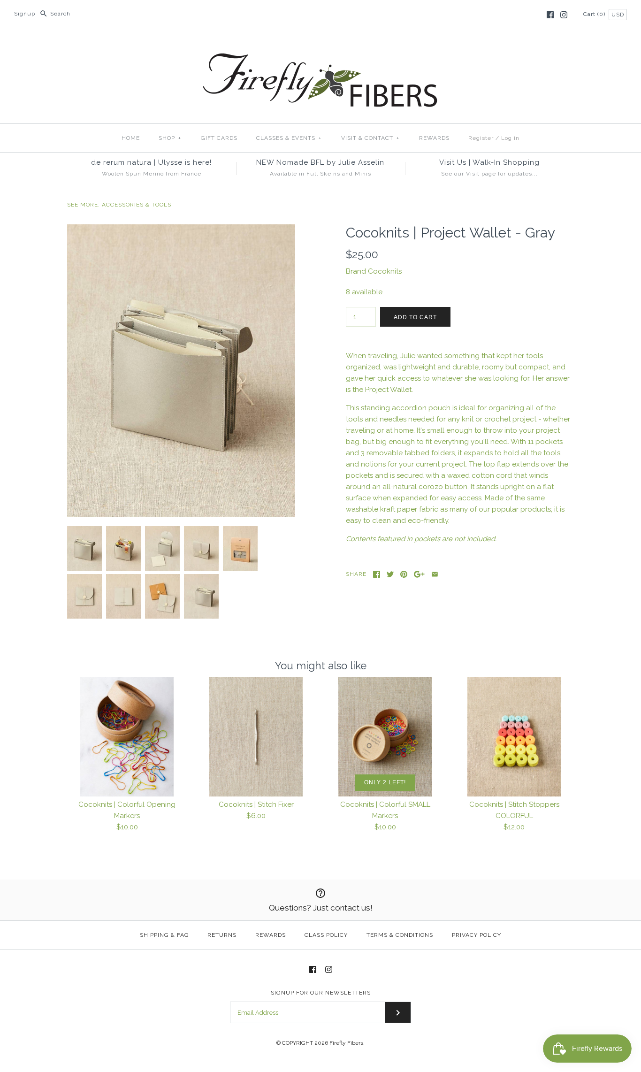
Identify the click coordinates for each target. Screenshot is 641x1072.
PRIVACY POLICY (476, 935)
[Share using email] (434, 574)
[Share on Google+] (419, 574)
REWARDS (434, 138)
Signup (24, 13)
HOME (131, 138)
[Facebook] (550, 14)
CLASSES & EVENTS (288, 138)
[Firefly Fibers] (320, 45)
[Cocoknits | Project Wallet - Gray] (181, 230)
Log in (510, 138)
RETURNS (222, 935)
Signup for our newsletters (321, 992)
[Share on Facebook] (376, 574)
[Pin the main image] (403, 574)
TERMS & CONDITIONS (399, 935)
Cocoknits (385, 271)
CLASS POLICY (326, 935)
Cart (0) (595, 14)
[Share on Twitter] (390, 574)
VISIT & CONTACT (370, 138)
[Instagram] (563, 14)
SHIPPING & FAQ (164, 935)
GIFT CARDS (219, 138)
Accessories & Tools (136, 204)
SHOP (170, 138)
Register (481, 138)
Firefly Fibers (346, 1043)
